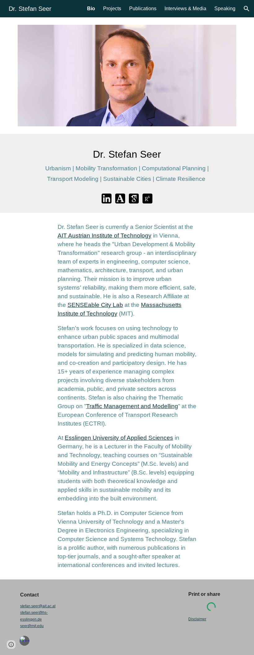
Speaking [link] (224, 8)
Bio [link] (91, 8)
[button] (246, 8)
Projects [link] (112, 8)
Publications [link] (142, 8)
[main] (126, 166)
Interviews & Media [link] (185, 8)
